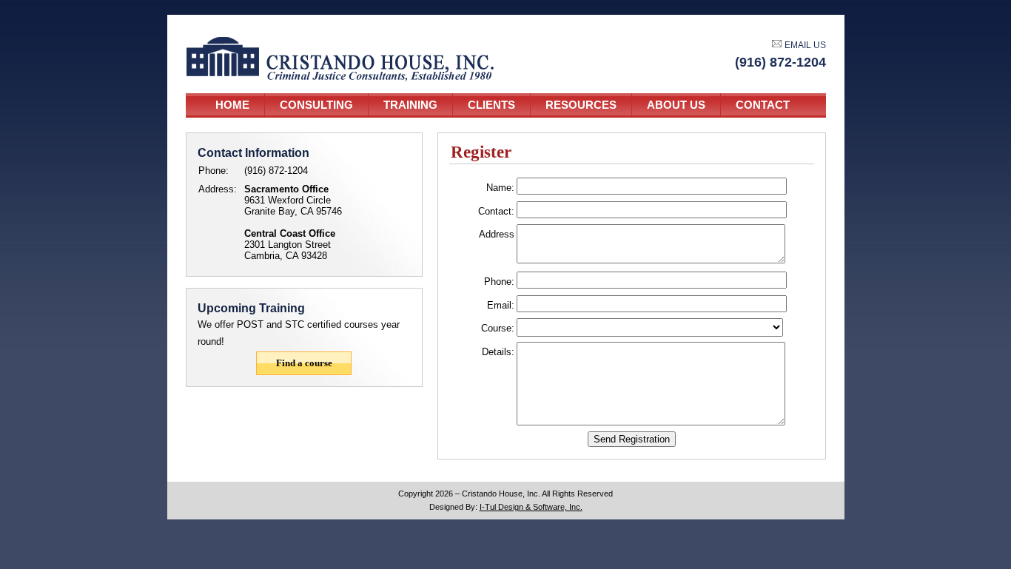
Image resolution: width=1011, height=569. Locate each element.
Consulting (316, 104)
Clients (491, 104)
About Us (676, 104)
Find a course (304, 362)
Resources (581, 104)
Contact (763, 104)
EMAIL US (804, 45)
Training (410, 104)
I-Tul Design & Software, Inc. (531, 506)
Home (232, 104)
